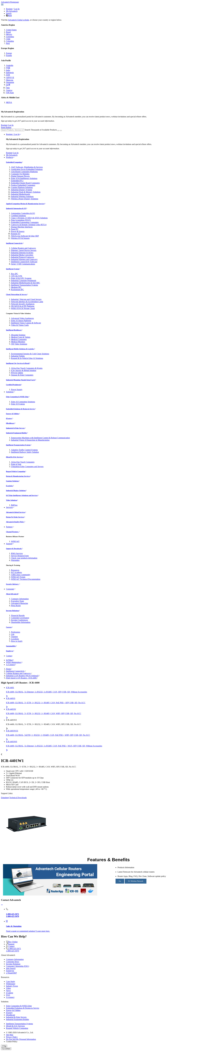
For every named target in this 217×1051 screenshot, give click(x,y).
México (9, 34)
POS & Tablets (17, 373)
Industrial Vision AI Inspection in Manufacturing (30, 440)
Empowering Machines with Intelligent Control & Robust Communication (40, 438)
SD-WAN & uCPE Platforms (22, 306)
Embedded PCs (17, 181)
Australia (9, 65)
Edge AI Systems (18, 404)
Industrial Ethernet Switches (22, 253)
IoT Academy (16, 572)
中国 (8, 68)
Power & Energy (17, 231)
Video (8, 988)
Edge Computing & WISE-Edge (17, 397)
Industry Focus (12, 986)
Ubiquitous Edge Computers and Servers (27, 466)
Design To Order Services (15, 517)
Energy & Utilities (12, 414)
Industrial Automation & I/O (16, 208)
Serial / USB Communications (23, 264)
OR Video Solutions (19, 344)
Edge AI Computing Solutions (23, 402)
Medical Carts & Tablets (20, 337)
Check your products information (24, 558)
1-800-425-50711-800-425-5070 (13, 950)
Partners (9, 527)
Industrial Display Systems (21, 190)
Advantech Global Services (15, 512)
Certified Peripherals (13, 385)
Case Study (10, 981)
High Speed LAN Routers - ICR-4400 (21, 678)
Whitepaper (10, 984)
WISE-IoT (15, 541)
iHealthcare (10, 423)
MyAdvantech (11, 11)
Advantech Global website (18, 20)
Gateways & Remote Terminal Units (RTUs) (28, 225)
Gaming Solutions (12, 481)
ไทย (8, 88)
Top (5, 1046)
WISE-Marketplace (13, 662)
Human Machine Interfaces (22, 227)
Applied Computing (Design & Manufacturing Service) (25, 204)
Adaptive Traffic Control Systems (24, 450)
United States (11, 30)
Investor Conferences (19, 620)
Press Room (16, 606)
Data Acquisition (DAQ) (21, 220)
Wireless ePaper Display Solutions (24, 199)
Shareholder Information (20, 622)
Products (9, 157)
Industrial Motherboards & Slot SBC (25, 283)
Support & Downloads (14, 548)
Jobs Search (10, 968)
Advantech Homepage (10, 2)
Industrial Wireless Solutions (22, 196)
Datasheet (5, 798)
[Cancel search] (61, 130)
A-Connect (10, 665)
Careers (9, 627)
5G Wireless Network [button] (135, 881)
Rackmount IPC (17, 289)
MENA (9, 102)
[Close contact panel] (2, 905)
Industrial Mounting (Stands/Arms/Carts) (20, 380)
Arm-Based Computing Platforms (24, 172)
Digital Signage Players (20, 176)
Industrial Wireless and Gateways (24, 259)
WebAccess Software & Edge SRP (25, 236)
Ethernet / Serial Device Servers (23, 250)
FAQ (8, 995)
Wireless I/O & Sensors (20, 238)
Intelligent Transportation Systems (24, 285)
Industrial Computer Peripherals (23, 280)
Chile (8, 39)
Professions (15, 632)
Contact (9, 656)
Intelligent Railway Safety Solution (25, 452)
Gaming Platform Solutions (22, 187)
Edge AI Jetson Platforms (21, 321)
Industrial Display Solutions (16, 490)
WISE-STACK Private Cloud (23, 308)
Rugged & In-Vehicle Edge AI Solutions (27, 358)
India (8, 70)
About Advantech (12, 594)
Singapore (10, 82)
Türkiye (9, 90)
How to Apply (16, 641)
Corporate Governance (20, 618)
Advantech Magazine (19, 603)
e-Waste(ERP (11, 973)
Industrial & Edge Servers (15, 428)
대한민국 (10, 77)
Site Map (9, 1035)
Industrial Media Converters (22, 255)
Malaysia (9, 80)
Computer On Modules (20, 174)
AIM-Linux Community (20, 575)
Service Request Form (20, 556)
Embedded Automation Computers (25, 222)
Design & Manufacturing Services (18, 476)
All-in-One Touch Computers (22, 462)
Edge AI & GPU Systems (21, 278)
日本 (8, 75)
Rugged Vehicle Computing (15, 471)
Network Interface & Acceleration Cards (27, 302)
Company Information (20, 599)
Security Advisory (12, 584)
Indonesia (10, 72)
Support (9, 544)
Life (12, 634)
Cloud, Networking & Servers (16, 294)
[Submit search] (58, 130)
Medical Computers (19, 339)
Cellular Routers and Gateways (23, 248)
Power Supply (16, 389)
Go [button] (120, 881)
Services (9, 507)
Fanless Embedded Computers (23, 185)
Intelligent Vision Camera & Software (26, 323)
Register (9, 9)
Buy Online (13, 942)
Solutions (9, 392)
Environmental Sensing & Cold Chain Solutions (30, 354)
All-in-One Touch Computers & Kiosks (26, 368)
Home (8, 669)
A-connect (10, 997)
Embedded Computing (14, 162)
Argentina (10, 37)
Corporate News (12, 962)
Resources (15, 570)
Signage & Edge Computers (22, 375)
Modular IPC (16, 287)
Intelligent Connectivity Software (24, 262)
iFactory (9, 418)
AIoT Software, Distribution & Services (27, 167)
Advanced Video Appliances (22, 318)
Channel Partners (12, 532)
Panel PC (14, 229)
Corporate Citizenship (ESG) (17, 966)
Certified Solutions (18, 216)
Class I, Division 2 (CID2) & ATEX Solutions (29, 218)
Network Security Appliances (22, 304)
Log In (16, 9)
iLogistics (9, 486)
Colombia (10, 41)
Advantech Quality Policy (15, 522)
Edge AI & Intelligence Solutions (24, 178)
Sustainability (11, 646)
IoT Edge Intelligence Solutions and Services (22, 495)
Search (8, 13)
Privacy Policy (12, 1037)
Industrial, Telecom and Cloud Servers (26, 299)
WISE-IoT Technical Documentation (25, 579)
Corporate (10, 589)
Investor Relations (12, 611)
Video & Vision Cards (20, 325)
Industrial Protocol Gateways (22, 257)
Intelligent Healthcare (14, 330)
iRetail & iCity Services (14, 457)
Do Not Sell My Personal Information (21, 1039)
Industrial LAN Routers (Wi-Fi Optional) (22, 676)
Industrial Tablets (18, 356)
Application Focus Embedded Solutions (27, 169)
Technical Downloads (18, 798)
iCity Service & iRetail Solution (23, 370)
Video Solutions (11, 500)
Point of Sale (16, 464)
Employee (9, 651)
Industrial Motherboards (20, 194)
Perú (8, 43)
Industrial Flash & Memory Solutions (25, 192)
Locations (15, 639)
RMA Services (17, 553)
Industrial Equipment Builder (16, 433)
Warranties (15, 560)
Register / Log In (12, 134)
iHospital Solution (18, 335)
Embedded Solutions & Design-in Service (20, 409)
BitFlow (14, 505)
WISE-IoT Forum (18, 577)
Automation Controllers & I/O (23, 213)
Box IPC (14, 274)
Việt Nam (10, 93)
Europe (9, 53)
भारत (10, 16)
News (8, 990)
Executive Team (17, 601)
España (9, 55)
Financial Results (18, 615)
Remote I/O (15, 234)
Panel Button (6, 127)
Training (14, 637)
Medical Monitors (18, 342)
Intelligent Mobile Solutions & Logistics (20, 349)
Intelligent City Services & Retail (17, 363)
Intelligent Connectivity (14, 243)
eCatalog (9, 993)
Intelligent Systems (12, 269)
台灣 (8, 85)
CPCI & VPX (16, 276)
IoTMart (9, 660)
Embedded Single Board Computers (25, 183)
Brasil (8, 32)
